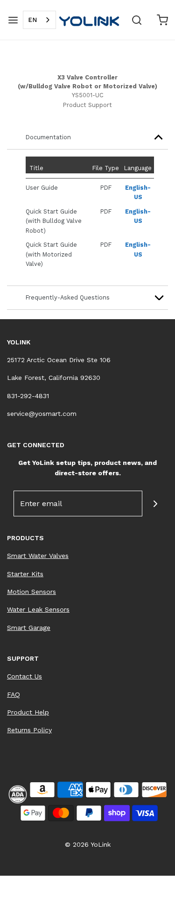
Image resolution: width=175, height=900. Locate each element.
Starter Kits (25, 574)
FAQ (13, 694)
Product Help (28, 712)
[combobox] (39, 20)
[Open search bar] (136, 20)
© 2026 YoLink (88, 844)
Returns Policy (29, 730)
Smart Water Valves (38, 555)
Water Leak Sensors (38, 609)
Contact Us (24, 676)
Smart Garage (28, 627)
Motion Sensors (31, 591)
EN (32, 19)
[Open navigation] (13, 20)
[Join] (155, 503)
